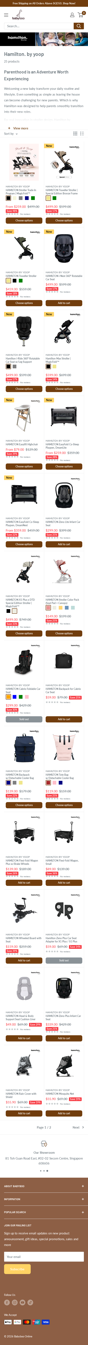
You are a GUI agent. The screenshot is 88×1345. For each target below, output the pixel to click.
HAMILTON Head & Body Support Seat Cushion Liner (20, 1017)
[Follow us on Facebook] (7, 1302)
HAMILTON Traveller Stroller (21, 276)
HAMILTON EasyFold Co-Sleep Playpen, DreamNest (22, 523)
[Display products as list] (82, 133)
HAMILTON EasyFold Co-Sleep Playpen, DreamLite (62, 446)
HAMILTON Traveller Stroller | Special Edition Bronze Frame (62, 192)
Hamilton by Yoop (18, 186)
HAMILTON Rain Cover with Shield (21, 1095)
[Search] (79, 26)
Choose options (24, 220)
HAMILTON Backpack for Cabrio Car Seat (63, 690)
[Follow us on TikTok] (30, 1302)
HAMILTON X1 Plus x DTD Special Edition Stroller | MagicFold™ (20, 603)
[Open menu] (6, 15)
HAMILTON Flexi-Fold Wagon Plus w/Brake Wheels (22, 862)
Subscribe (17, 1269)
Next (76, 1127)
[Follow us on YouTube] (22, 1302)
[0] (80, 14)
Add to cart (64, 303)
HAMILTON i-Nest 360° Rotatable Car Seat (64, 277)
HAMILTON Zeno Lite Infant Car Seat (63, 523)
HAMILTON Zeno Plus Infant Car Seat (63, 1017)
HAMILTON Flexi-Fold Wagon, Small (62, 862)
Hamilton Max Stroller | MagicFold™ (58, 360)
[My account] (72, 15)
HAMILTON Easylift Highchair (22, 444)
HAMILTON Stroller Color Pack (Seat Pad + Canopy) (62, 601)
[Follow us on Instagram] (15, 1302)
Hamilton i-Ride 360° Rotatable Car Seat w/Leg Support (23, 360)
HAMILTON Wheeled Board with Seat (24, 940)
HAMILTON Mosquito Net (60, 1093)
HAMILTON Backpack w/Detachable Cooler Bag (20, 776)
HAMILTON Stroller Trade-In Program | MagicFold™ (21, 192)
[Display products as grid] (75, 133)
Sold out (24, 719)
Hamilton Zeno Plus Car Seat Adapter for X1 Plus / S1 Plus (61, 940)
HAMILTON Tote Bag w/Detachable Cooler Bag (60, 776)
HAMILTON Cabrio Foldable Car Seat (23, 690)
